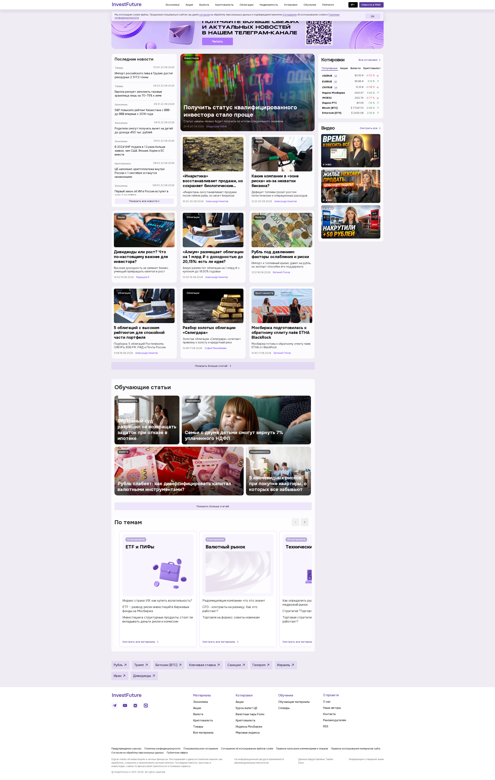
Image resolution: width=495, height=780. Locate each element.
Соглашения (289, 14)
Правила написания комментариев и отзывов (302, 748)
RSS (325, 726)
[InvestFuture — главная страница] (126, 5)
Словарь (284, 708)
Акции (190, 141)
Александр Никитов (217, 201)
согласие (204, 14)
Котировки (244, 695)
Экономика (121, 104)
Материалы (202, 695)
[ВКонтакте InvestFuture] (135, 705)
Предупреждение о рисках (126, 748)
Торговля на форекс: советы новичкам (231, 617)
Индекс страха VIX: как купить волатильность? (157, 601)
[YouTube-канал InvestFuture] (125, 705)
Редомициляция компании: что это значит (233, 601)
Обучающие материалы (294, 702)
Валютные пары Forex (250, 714)
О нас (327, 701)
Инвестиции (191, 58)
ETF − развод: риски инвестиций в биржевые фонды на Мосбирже (155, 609)
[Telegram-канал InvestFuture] (247, 31)
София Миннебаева (216, 348)
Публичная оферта (177, 752)
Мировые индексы (248, 732)
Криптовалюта (123, 163)
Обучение (285, 695)
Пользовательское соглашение (200, 748)
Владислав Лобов (216, 126)
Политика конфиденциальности (162, 748)
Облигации (193, 217)
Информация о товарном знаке (366, 759)
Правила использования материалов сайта (355, 748)
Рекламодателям (334, 720)
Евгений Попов (281, 272)
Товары (119, 67)
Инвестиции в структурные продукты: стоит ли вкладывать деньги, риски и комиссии (157, 619)
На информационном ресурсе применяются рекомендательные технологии (259, 761)
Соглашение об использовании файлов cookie (247, 748)
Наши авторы (332, 708)
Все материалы (203, 732)
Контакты (329, 714)
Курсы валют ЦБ (246, 708)
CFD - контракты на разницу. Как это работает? (229, 609)
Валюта (260, 217)
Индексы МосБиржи (249, 726)
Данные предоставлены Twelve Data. (315, 761)
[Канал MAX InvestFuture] (146, 705)
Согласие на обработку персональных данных (137, 752)
